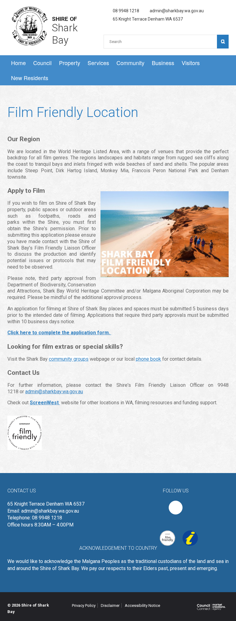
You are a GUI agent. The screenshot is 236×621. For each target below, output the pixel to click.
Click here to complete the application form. (59, 333)
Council (42, 63)
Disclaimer (110, 605)
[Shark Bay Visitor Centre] (187, 532)
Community (130, 63)
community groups (68, 359)
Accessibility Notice (142, 605)
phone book (148, 359)
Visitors (191, 63)
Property (69, 63)
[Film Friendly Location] (164, 532)
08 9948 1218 (126, 10)
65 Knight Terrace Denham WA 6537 (148, 19)
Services (98, 63)
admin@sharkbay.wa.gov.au (177, 10)
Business (163, 63)
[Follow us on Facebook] (176, 507)
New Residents (29, 78)
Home (18, 63)
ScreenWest (45, 403)
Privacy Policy (84, 605)
